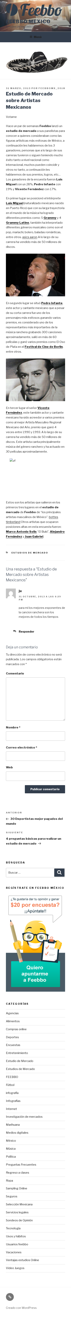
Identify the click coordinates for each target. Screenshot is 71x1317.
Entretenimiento (17, 1053)
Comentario (15, 673)
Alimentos (13, 1021)
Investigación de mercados (24, 1116)
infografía (12, 1093)
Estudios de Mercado (29, 552)
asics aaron (29, 237)
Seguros (11, 1196)
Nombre (13, 727)
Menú (38, 37)
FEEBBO (12, 1077)
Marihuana (13, 1124)
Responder (26, 631)
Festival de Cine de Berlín (44, 347)
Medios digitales (17, 1132)
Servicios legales (17, 1212)
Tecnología (13, 1228)
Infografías (13, 1101)
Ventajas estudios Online (22, 1260)
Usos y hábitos (16, 1236)
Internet (11, 1109)
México (11, 1140)
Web (9, 767)
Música (11, 1148)
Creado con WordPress (21, 1307)
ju (20, 591)
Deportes (12, 1037)
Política (11, 1156)
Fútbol (10, 1085)
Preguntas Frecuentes (21, 1164)
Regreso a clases (17, 1172)
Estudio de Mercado (19, 1061)
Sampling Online (16, 1188)
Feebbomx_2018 (51, 88)
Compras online (16, 1029)
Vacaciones (13, 1252)
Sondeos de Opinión (19, 1220)
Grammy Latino (17, 222)
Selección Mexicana (19, 1204)
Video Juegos (15, 1268)
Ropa (9, 1180)
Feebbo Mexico (28, 21)
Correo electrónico (21, 747)
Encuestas (13, 1045)
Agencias (12, 1013)
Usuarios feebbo (17, 1244)
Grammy (50, 218)
